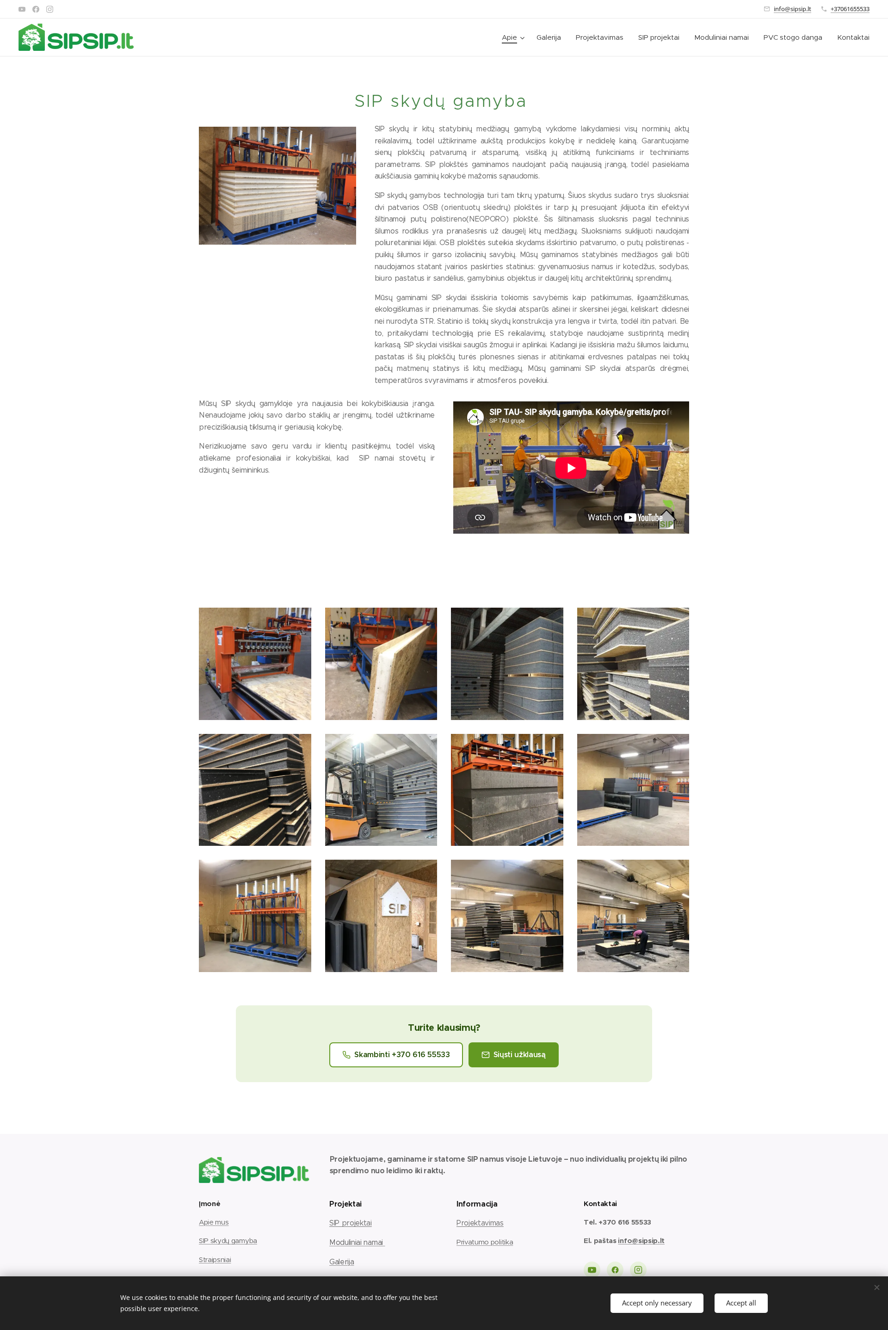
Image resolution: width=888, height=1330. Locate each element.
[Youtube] (22, 9)
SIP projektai (350, 1223)
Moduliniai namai (357, 1242)
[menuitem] (514, 37)
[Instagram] (50, 9)
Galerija (341, 1261)
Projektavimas (480, 1223)
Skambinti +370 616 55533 (402, 1054)
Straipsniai (215, 1259)
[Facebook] (36, 9)
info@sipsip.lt (792, 9)
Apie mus (213, 1222)
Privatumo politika (484, 1242)
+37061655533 (850, 9)
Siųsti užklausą (519, 1054)
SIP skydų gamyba (228, 1240)
